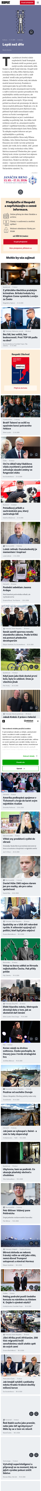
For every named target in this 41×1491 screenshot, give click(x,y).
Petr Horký (6, 686)
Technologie (7, 1461)
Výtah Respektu (17, 628)
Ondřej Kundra (7, 1138)
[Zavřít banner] (38, 721)
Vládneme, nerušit (17, 331)
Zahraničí (6, 584)
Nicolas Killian (7, 1477)
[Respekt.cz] (6, 2)
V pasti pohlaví (7, 419)
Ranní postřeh (9, 546)
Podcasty (8, 331)
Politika (5, 1293)
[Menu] (37, 2)
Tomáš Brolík (7, 1100)
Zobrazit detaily (29, 756)
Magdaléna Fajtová (9, 303)
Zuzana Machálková (9, 934)
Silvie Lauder (7, 432)
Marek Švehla (7, 1433)
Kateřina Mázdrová (9, 518)
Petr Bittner (6, 1221)
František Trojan (19, 344)
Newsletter (8, 1089)
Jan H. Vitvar (7, 852)
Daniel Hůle (6, 893)
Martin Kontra (7, 50)
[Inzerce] (20, 179)
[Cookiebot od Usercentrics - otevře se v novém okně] (25, 721)
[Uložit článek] (31, 32)
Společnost (6, 287)
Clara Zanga (15, 1017)
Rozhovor (6, 505)
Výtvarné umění (8, 836)
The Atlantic (16, 600)
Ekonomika (6, 962)
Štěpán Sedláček (8, 644)
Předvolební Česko (9, 1379)
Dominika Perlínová (9, 807)
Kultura (5, 40)
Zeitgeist (14, 1249)
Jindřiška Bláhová (8, 1061)
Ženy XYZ (15, 1004)
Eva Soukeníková (8, 344)
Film (4, 1045)
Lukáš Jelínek (7, 556)
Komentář (8, 1420)
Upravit (19, 768)
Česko (5, 461)
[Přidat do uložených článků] (36, 281)
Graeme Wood (7, 600)
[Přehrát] (31, 281)
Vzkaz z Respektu (18, 1089)
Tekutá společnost (17, 714)
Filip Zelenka (7, 975)
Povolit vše (21, 762)
